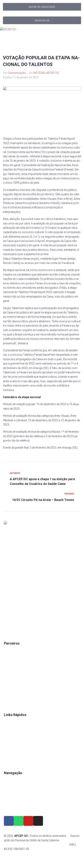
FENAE (8, 728)
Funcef (8, 683)
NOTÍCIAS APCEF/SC (46, 72)
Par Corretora (12, 663)
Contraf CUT (11, 703)
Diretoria (9, 755)
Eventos (9, 800)
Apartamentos (13, 780)
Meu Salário (11, 670)
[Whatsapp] (18, 821)
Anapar (8, 690)
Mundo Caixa (12, 657)
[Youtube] (28, 821)
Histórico (9, 762)
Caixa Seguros (13, 650)
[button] (42, 7)
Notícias (9, 806)
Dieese (8, 677)
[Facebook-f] (9, 821)
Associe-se (11, 786)
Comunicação (17, 72)
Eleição (8, 748)
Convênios (10, 721)
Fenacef (9, 697)
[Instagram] (38, 821)
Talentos (9, 735)
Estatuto (9, 742)
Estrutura (9, 793)
